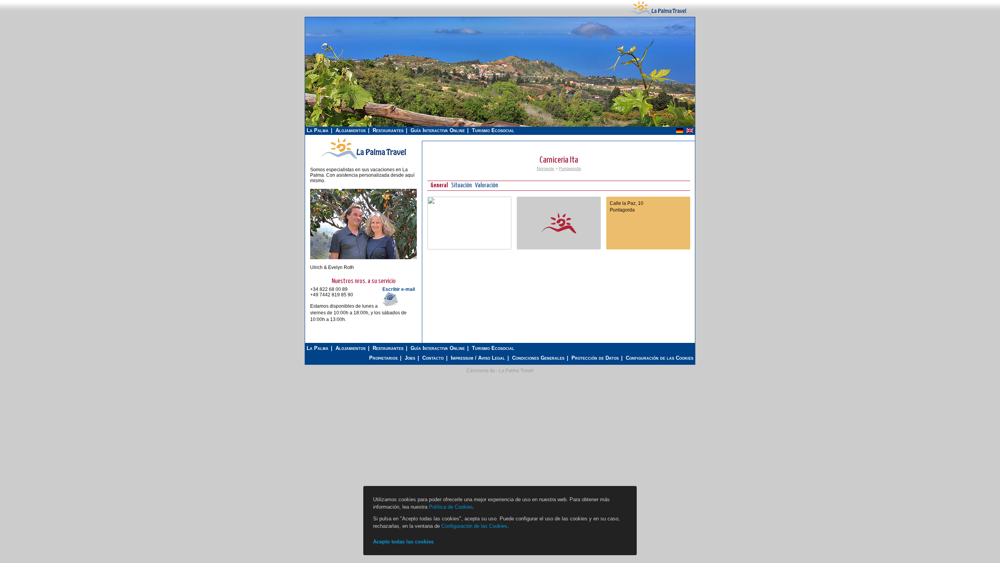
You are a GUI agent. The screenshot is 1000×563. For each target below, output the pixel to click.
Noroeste (545, 168)
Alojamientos (351, 130)
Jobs (410, 358)
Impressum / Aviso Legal (478, 358)
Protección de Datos (595, 358)
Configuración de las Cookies (659, 358)
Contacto (433, 358)
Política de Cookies (451, 507)
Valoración (486, 185)
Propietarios (383, 358)
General (439, 185)
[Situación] (469, 248)
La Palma (318, 130)
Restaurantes (388, 130)
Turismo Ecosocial (493, 130)
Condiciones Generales (538, 358)
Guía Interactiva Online (438, 130)
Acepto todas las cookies (403, 542)
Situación (461, 185)
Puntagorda (570, 168)
